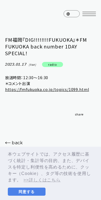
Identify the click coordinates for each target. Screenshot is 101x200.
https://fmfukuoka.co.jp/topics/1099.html (47, 89)
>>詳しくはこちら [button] (42, 180)
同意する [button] (26, 192)
